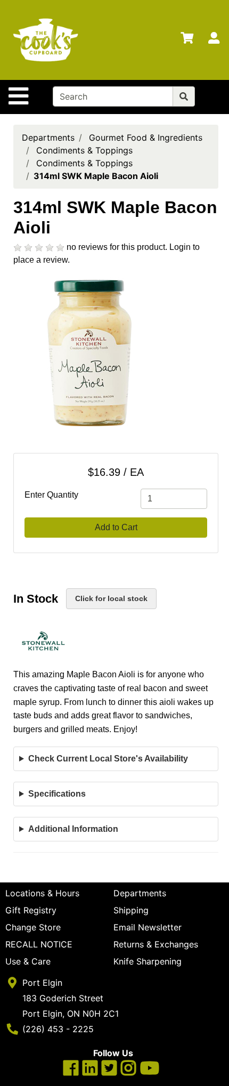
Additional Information (73, 828)
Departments (48, 137)
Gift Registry (30, 910)
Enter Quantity (51, 494)
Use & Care (28, 961)
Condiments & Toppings (84, 150)
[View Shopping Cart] (187, 40)
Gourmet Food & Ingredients (145, 137)
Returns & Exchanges (155, 944)
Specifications (57, 793)
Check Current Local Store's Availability (108, 758)
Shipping (131, 910)
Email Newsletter (147, 927)
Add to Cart (116, 527)
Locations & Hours (42, 893)
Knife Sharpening (147, 961)
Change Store (33, 927)
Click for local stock (111, 598)
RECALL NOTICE (38, 944)
